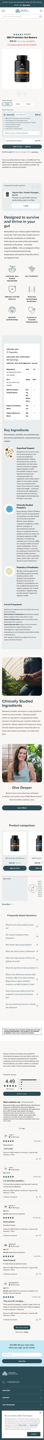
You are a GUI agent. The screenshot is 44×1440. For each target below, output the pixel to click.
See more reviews (22, 1327)
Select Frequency (7, 110)
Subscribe (10, 114)
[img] (27, 1102)
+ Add (25, 206)
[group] (26, 114)
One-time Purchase (14, 140)
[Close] (40, 1412)
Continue (33, 1434)
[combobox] (22, 16)
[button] (30, 1080)
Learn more (34, 152)
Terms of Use (34, 1425)
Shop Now (34, 5)
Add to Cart (15, 868)
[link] (22, 34)
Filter (23, 1128)
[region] (22, 1424)
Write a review (22, 1094)
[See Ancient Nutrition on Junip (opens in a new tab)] (26, 1332)
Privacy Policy (23, 1425)
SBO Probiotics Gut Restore (15, 858)
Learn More (22, 808)
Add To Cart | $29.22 (22, 147)
